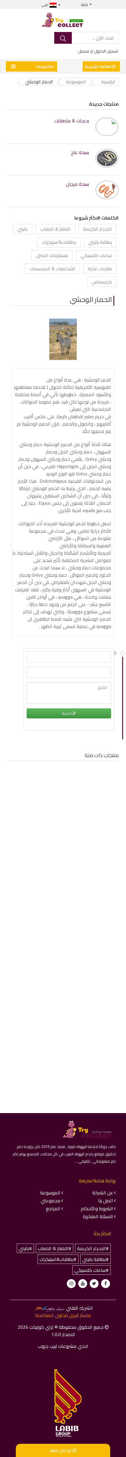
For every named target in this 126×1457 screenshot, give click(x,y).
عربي (46, 4)
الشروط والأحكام (97, 1208)
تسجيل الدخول (106, 51)
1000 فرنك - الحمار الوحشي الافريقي (80, 838)
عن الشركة (102, 1192)
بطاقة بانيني (100, 242)
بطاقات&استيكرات (59, 242)
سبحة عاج (80, 152)
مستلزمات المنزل (52, 255)
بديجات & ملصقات (72, 120)
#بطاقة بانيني (95, 1259)
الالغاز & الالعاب (55, 228)
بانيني (22, 228)
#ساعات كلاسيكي (91, 1270)
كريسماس (102, 281)
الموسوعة (50, 1192)
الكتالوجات (45, 66)
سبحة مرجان (77, 184)
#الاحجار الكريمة (93, 1248)
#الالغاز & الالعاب (54, 1248)
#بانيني (25, 1248)
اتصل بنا (105, 1200)
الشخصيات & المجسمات (52, 268)
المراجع (53, 1208)
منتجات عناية (100, 268)
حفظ (66, 713)
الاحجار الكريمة (97, 228)
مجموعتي (50, 1200)
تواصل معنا (61, 1450)
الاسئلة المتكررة (98, 1216)
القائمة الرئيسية (98, 66)
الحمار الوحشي (91, 299)
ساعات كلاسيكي (96, 255)
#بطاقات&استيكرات (58, 1259)
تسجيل (83, 51)
